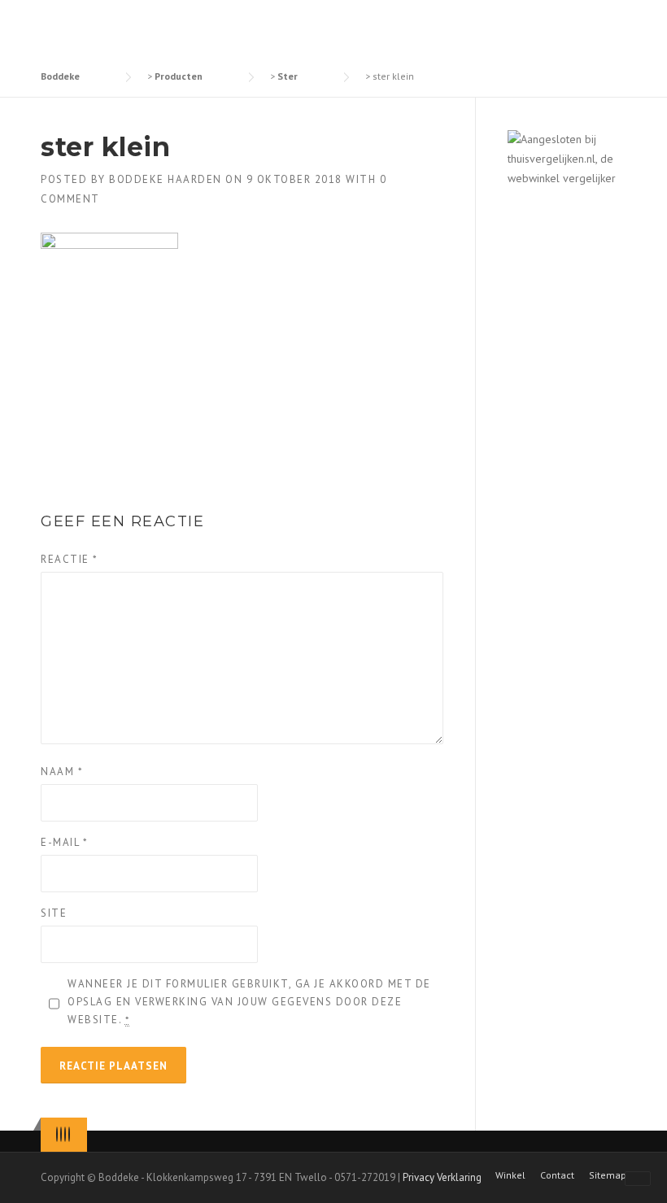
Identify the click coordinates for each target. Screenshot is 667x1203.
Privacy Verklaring (442, 1177)
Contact (557, 1175)
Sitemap (607, 1175)
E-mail (64, 842)
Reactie (69, 559)
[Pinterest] (65, 1134)
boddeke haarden (165, 179)
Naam (62, 771)
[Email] (69, 1134)
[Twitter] (57, 1134)
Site (54, 913)
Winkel (510, 1175)
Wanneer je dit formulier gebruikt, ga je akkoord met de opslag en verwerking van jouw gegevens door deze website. (249, 1001)
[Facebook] (61, 1134)
